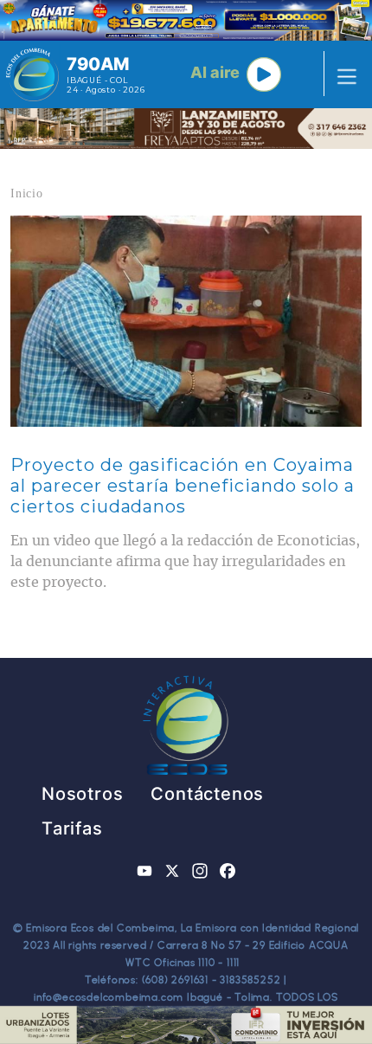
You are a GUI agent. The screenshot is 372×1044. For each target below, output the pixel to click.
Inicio (26, 193)
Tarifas (72, 828)
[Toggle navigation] (342, 74)
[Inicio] (32, 74)
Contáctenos (207, 793)
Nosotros (82, 793)
